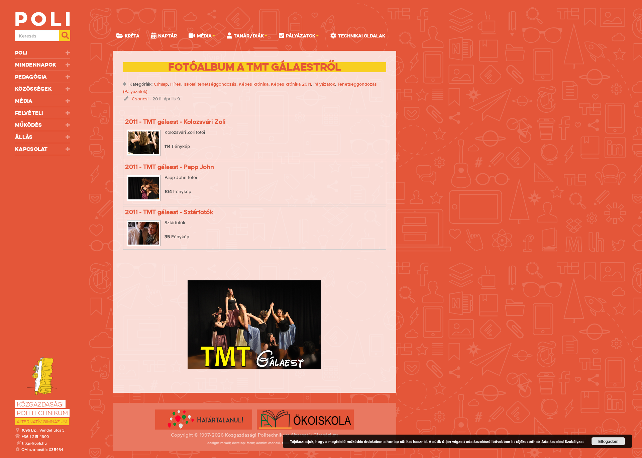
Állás (24, 137)
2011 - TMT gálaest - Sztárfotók (169, 211)
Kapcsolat (31, 149)
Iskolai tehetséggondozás (210, 84)
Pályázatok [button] (300, 36)
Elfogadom (608, 441)
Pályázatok (324, 84)
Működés (28, 124)
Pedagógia (31, 76)
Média (24, 100)
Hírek (175, 84)
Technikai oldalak (361, 36)
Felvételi (29, 112)
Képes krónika (254, 84)
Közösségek (33, 88)
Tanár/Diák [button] (249, 36)
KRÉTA (132, 36)
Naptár (167, 36)
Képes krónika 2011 (291, 84)
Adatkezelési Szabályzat (562, 441)
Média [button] (204, 36)
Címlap (161, 84)
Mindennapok (35, 64)
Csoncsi (140, 98)
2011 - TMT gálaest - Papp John (169, 166)
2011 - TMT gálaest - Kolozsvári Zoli (175, 121)
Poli (21, 52)
